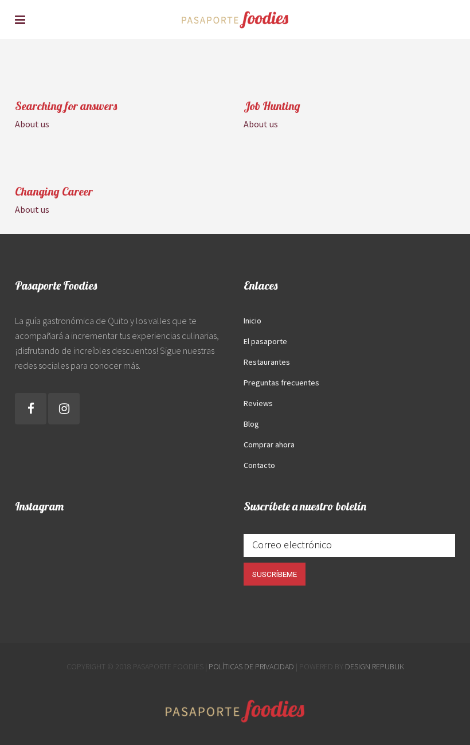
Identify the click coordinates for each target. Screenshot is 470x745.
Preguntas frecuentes (281, 382)
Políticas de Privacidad (251, 666)
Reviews (258, 403)
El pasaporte (265, 341)
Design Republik (374, 666)
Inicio (252, 320)
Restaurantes (267, 362)
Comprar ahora (269, 444)
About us (32, 124)
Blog (251, 424)
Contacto (259, 465)
